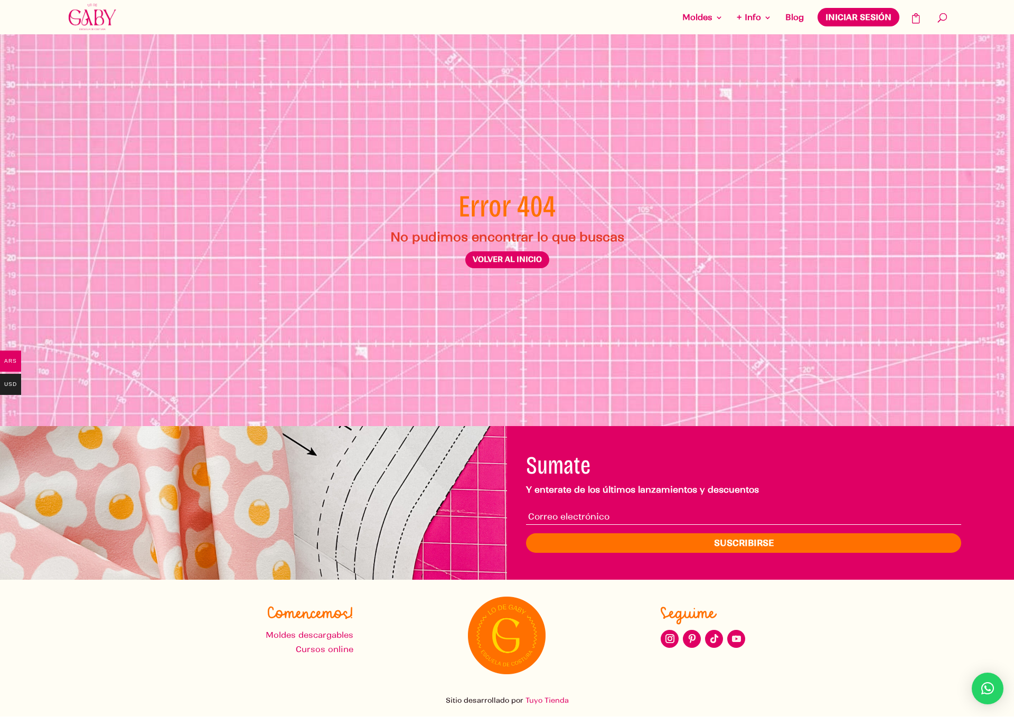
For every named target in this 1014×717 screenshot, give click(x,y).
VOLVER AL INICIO (507, 259)
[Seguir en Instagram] (670, 639)
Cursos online (324, 649)
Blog (794, 18)
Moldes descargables (309, 635)
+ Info (749, 18)
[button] (987, 688)
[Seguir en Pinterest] (692, 639)
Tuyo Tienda (547, 700)
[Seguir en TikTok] (714, 639)
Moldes (697, 18)
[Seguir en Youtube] (736, 639)
